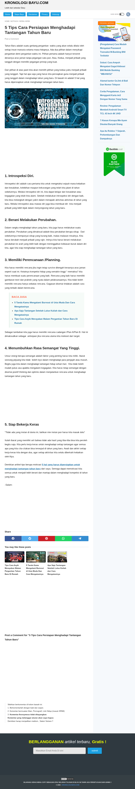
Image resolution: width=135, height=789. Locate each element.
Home (7, 14)
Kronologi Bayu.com (26, 3)
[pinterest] (46, 538)
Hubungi (55, 14)
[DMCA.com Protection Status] (67, 780)
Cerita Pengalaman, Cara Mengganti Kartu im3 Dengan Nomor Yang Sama (113, 95)
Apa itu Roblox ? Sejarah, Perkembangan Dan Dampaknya (113, 135)
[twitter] (29, 538)
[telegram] (80, 538)
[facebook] (13, 538)
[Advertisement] (46, 151)
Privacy (45, 14)
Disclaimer (32, 14)
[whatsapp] (63, 538)
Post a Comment (12, 39)
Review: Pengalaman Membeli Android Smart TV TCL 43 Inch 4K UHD (113, 110)
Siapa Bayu (19, 14)
